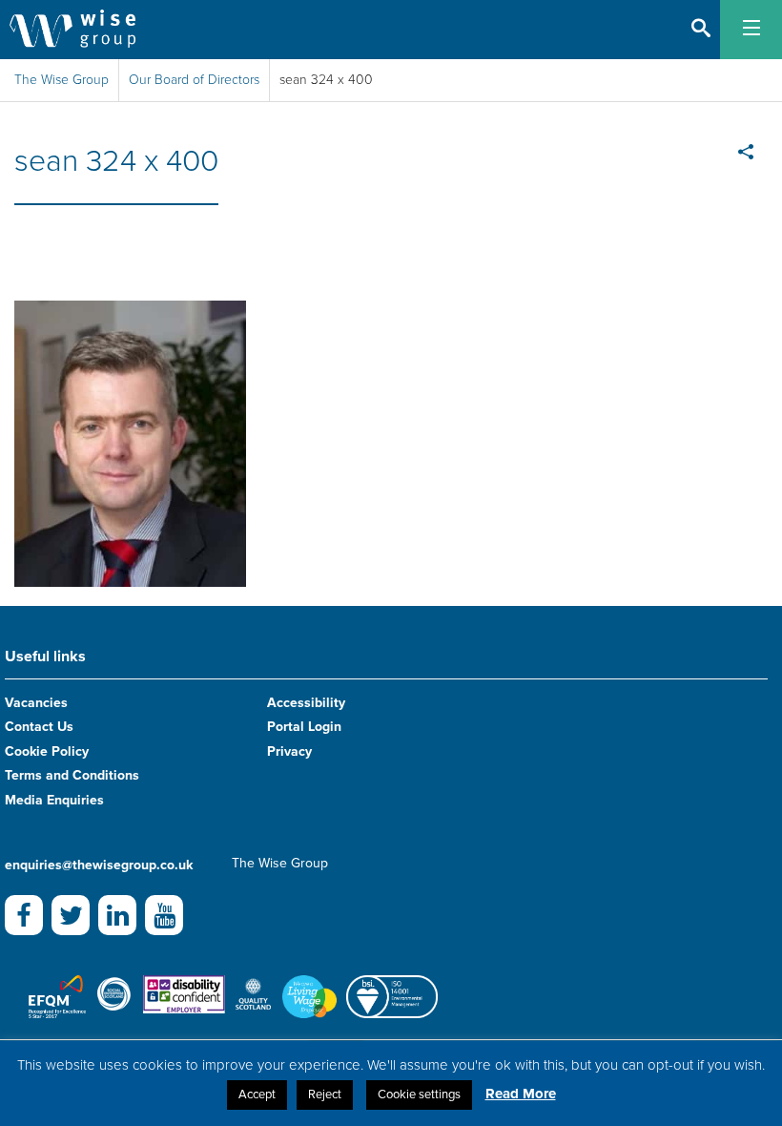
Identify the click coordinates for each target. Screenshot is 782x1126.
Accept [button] (257, 1094)
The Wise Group (61, 80)
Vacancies (36, 703)
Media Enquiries (54, 800)
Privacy (289, 751)
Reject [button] (324, 1094)
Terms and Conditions (72, 775)
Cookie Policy (47, 751)
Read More (520, 1093)
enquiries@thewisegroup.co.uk (99, 865)
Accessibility (306, 703)
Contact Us (39, 727)
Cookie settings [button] (419, 1094)
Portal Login (304, 727)
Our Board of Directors (194, 80)
